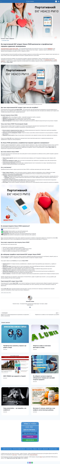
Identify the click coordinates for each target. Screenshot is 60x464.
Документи (45, 448)
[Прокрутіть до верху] (3, 454)
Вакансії (40, 448)
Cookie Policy (29, 448)
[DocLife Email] (2, 234)
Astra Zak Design (33, 454)
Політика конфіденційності (19, 448)
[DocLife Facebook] (2, 230)
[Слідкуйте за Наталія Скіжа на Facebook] (30, 307)
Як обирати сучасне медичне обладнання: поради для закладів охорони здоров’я (44, 377)
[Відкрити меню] (59, 1)
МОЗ (41, 456)
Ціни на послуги (29, 429)
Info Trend (14, 454)
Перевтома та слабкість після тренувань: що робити (47, 314)
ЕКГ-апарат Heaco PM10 (6, 292)
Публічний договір (7, 448)
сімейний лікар (48, 59)
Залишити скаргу (53, 448)
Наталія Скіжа (30, 301)
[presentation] (15, 334)
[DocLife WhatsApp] (2, 232)
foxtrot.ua (50, 48)
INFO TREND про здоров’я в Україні (14, 376)
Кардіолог (11, 38)
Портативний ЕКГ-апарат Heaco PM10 (9, 48)
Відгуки (35, 448)
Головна (3, 38)
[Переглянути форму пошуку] (56, 1)
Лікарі (7, 38)
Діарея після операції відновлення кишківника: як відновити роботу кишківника (15, 314)
